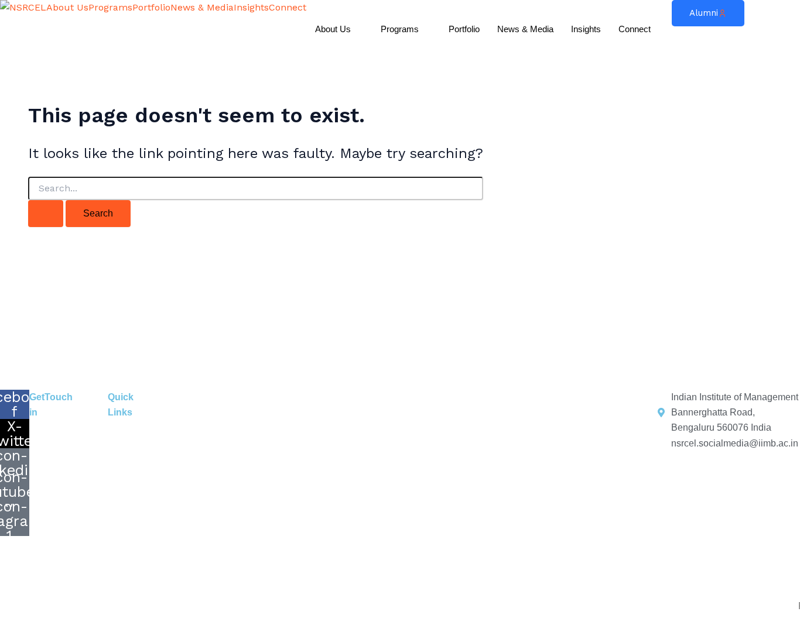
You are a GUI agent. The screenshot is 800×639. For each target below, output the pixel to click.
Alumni (703, 13)
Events (339, 417)
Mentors (571, 417)
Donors (498, 417)
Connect (287, 7)
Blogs (433, 417)
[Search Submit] (45, 213)
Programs (110, 7)
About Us (67, 7)
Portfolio (151, 7)
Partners (534, 417)
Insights (251, 7)
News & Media (202, 7)
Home (147, 417)
